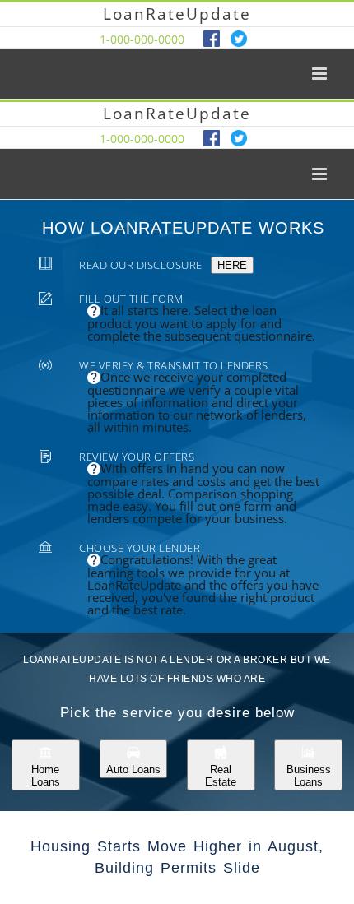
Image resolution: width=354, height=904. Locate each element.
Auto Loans (133, 769)
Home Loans (45, 775)
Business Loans (308, 775)
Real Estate (220, 775)
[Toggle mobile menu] (320, 73)
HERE (232, 265)
